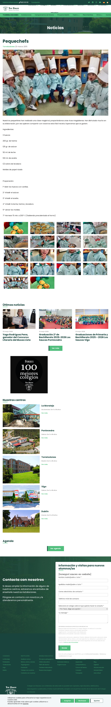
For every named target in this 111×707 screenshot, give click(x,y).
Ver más (55, 348)
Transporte (79, 673)
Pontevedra (6, 662)
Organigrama (25, 664)
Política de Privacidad (71, 642)
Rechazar (82, 701)
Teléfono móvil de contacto (69, 599)
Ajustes (97, 701)
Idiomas (81, 5)
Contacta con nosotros (28, 673)
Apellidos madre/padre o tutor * (70, 584)
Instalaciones (26, 15)
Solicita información (10, 2)
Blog (95, 662)
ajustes (25, 704)
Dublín (5, 670)
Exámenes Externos (63, 662)
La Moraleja (6, 659)
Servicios (91, 5)
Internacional (69, 5)
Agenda (96, 664)
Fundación (24, 667)
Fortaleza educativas (45, 667)
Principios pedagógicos (46, 659)
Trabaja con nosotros (27, 670)
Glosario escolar (99, 667)
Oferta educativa (44, 662)
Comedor (78, 670)
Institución (32, 5)
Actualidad (102, 5)
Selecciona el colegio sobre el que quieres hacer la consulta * (81, 606)
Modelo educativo (54, 8)
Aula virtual (97, 673)
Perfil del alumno (44, 664)
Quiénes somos (26, 659)
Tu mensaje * (63, 613)
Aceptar (67, 701)
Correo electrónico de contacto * (71, 592)
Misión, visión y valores (28, 662)
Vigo (4, 667)
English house (61, 664)
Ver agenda (55, 548)
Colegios (43, 5)
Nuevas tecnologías (45, 670)
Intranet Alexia (98, 670)
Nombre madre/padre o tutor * (70, 577)
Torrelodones (10, 15)
